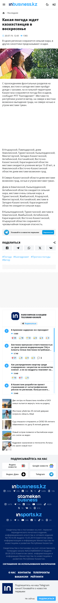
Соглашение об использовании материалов (29, 564)
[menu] (4, 4)
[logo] (25, 4)
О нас (12, 572)
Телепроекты (41, 572)
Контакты (24, 572)
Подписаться (46, 598)
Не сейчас (30, 598)
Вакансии (21, 576)
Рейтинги (37, 576)
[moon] (47, 4)
